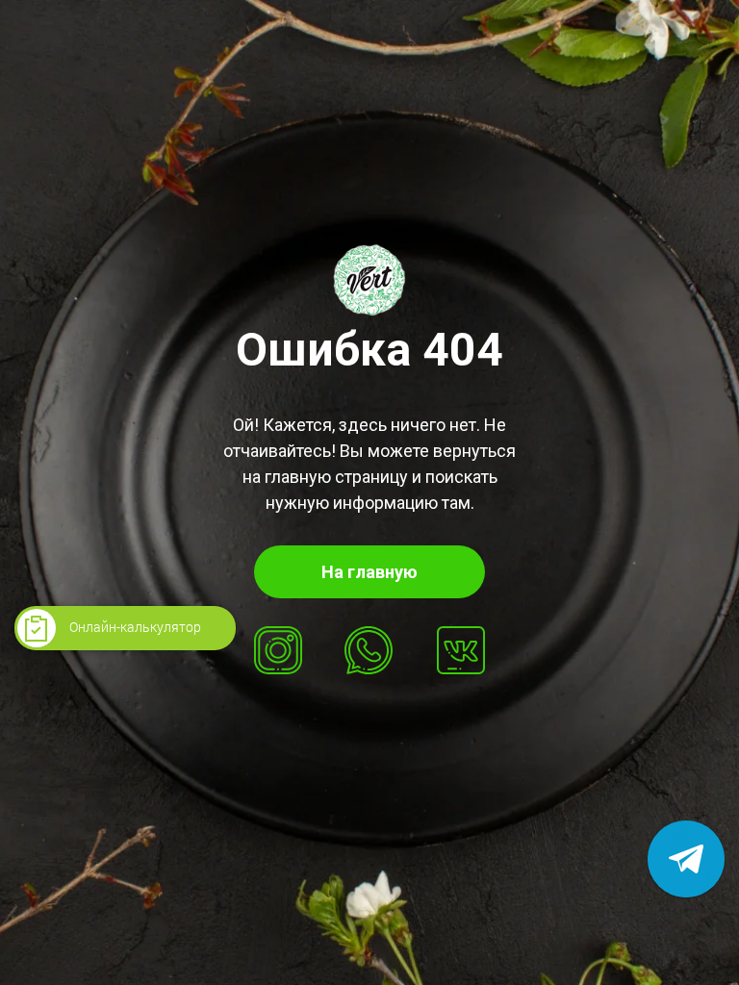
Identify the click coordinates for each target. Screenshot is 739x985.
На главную (369, 572)
